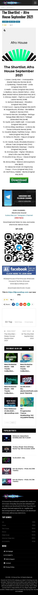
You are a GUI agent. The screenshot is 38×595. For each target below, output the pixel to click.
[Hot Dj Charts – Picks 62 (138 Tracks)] (6, 471)
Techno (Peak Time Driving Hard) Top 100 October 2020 (24, 447)
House (17, 21)
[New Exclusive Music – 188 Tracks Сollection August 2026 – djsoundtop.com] (11, 357)
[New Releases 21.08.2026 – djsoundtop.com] (11, 402)
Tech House (5, 528)
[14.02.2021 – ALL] (6, 460)
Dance (22, 383)
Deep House (5, 535)
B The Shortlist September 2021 (28, 336)
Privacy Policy (9, 567)
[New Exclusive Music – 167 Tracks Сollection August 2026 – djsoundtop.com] (27, 357)
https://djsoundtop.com (18, 292)
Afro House (12, 21)
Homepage (9, 551)
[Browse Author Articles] (19, 315)
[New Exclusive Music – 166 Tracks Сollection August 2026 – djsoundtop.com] (11, 379)
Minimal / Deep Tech (10, 405)
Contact (8, 563)
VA (21, 405)
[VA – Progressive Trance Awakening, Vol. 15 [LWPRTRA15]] (27, 402)
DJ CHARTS (5, 21)
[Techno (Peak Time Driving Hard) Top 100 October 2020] (6, 449)
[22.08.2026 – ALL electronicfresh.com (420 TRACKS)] (27, 379)
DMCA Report (10, 559)
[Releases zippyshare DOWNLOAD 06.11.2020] (6, 438)
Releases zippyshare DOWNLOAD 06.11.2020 (22, 437)
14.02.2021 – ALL (19, 458)
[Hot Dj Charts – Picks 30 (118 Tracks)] (6, 482)
